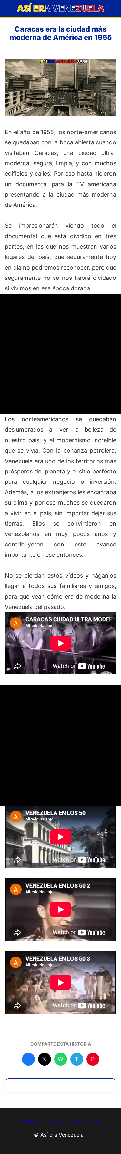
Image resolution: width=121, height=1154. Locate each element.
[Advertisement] (60, 354)
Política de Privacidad (48, 1121)
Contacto (87, 1121)
